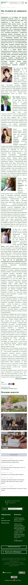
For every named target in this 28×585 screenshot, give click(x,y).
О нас (2, 518)
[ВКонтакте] (9, 384)
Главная (3, 7)
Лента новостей (14, 454)
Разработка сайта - (9, 580)
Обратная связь (5, 523)
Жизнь (13, 7)
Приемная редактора (14, 546)
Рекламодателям (5, 520)
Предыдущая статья (5, 387)
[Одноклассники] (11, 384)
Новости (8, 7)
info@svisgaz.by (18, 540)
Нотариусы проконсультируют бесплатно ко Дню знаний (13, 446)
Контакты (17, 514)
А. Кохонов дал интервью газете (9, 388)
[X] (13, 384)
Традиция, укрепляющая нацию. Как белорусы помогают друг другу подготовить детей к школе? (12, 427)
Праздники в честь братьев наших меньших (11, 409)
